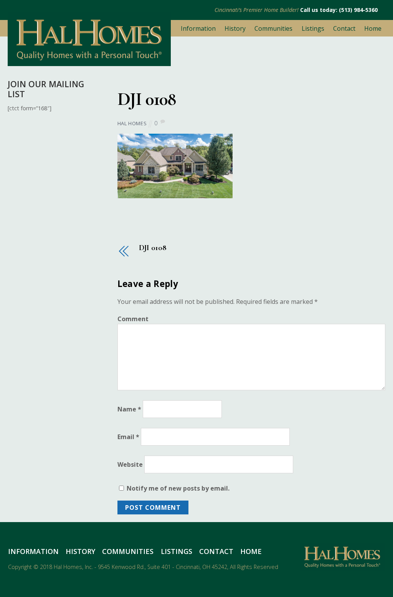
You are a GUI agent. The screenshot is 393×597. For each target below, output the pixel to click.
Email (128, 437)
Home (372, 28)
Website (130, 464)
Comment (133, 319)
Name (129, 409)
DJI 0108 (146, 99)
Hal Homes (132, 123)
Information (198, 28)
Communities (273, 28)
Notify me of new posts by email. (178, 488)
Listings (313, 28)
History (235, 28)
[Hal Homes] (89, 62)
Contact (344, 28)
